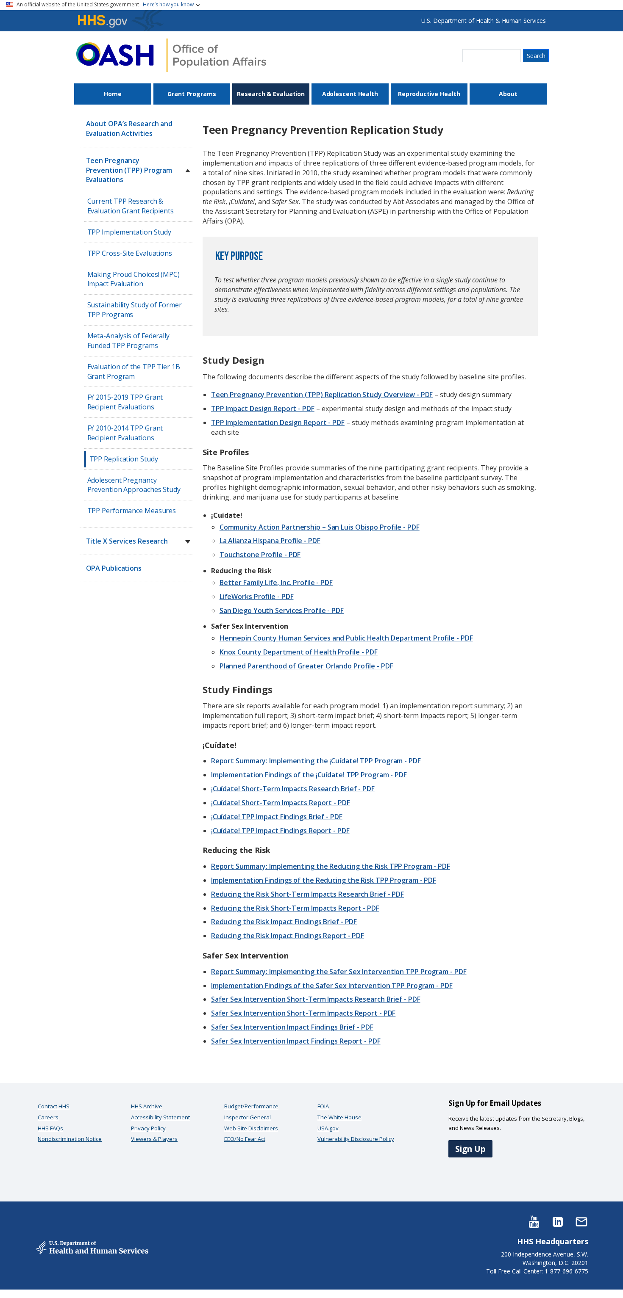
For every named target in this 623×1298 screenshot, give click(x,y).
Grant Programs (191, 94)
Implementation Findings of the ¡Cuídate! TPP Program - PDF (309, 774)
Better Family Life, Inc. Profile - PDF (276, 582)
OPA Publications (114, 568)
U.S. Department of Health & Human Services (483, 21)
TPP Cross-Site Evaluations (129, 253)
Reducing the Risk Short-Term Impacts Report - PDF (295, 908)
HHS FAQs (50, 1128)
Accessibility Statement (160, 1117)
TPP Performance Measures (131, 510)
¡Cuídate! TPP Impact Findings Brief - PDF (276, 816)
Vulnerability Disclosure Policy (355, 1139)
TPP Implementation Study (129, 232)
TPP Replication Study (123, 459)
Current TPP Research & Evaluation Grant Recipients (130, 205)
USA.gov (328, 1128)
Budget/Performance (251, 1106)
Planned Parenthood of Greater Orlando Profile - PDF (306, 666)
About (508, 94)
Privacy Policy (148, 1128)
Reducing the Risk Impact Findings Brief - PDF (284, 921)
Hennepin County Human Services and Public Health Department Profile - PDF (346, 638)
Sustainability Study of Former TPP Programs (134, 309)
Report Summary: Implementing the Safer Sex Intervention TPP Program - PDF (339, 971)
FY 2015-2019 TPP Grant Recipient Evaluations (125, 401)
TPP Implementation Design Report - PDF (278, 422)
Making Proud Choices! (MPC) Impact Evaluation (133, 279)
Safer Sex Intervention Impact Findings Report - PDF (296, 1041)
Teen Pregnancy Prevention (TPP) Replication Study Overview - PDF (322, 394)
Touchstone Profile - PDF (260, 554)
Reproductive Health (429, 94)
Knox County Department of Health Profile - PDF (299, 652)
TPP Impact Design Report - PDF (262, 408)
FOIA (323, 1106)
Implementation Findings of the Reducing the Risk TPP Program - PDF (323, 880)
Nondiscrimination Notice (70, 1139)
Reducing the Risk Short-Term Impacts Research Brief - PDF (307, 894)
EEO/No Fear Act (244, 1139)
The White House (339, 1117)
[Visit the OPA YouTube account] (534, 1221)
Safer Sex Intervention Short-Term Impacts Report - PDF (303, 1013)
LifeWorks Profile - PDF (257, 596)
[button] (187, 170)
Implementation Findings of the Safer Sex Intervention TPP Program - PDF (332, 985)
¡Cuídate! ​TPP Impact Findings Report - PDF (280, 830)
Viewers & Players (154, 1139)
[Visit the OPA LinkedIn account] (558, 1221)
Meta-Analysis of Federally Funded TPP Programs (128, 340)
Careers (48, 1117)
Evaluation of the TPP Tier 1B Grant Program (133, 371)
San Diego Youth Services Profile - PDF (282, 610)
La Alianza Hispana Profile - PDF (270, 540)
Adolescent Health (350, 94)
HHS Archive (146, 1106)
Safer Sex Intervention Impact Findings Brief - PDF (292, 1027)
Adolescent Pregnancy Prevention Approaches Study (134, 484)
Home (113, 94)
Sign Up (470, 1148)
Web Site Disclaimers (251, 1128)
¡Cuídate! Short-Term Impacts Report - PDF (280, 802)
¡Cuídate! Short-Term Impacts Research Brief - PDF (293, 788)
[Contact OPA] (581, 1221)
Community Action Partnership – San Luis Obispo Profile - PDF (320, 527)
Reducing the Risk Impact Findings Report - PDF (287, 935)
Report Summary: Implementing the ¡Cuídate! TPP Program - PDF (316, 760)
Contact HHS (54, 1106)
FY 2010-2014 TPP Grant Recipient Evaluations (125, 432)
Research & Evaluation (271, 94)
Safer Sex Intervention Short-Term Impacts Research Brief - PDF (315, 999)
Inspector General (247, 1117)
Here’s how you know (168, 4)
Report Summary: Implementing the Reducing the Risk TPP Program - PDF (330, 866)
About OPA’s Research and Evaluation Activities (129, 128)
